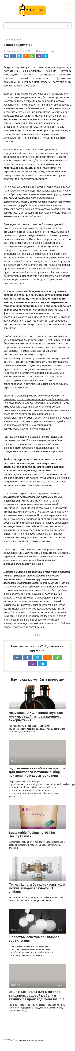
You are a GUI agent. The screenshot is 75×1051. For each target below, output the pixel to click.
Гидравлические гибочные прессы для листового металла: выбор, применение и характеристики (37, 772)
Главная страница (12, 40)
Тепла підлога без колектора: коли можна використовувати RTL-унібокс (37, 888)
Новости (40, 51)
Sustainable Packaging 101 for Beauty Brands (32, 834)
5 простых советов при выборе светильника (34, 939)
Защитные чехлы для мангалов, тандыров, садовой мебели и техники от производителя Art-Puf (36, 995)
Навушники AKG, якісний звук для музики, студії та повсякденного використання (36, 716)
